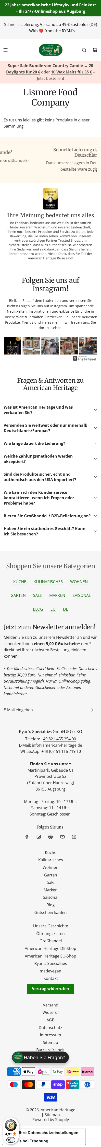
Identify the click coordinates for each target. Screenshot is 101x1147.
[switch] (10, 1140)
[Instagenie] (84, 360)
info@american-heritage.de (57, 745)
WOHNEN (79, 581)
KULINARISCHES (48, 581)
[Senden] (92, 710)
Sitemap (52, 1114)
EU (53, 609)
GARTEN (18, 595)
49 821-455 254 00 (59, 739)
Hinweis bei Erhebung (27, 1140)
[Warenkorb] (94, 50)
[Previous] (11, 346)
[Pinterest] (50, 836)
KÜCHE (19, 581)
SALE (37, 595)
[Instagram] (38, 836)
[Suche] (84, 50)
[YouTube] (62, 836)
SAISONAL (82, 595)
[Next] (90, 346)
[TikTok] (74, 836)
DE (65, 609)
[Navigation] (5, 50)
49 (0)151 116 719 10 (62, 751)
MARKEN (57, 595)
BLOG (38, 609)
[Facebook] (27, 836)
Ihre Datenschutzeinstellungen (48, 1132)
